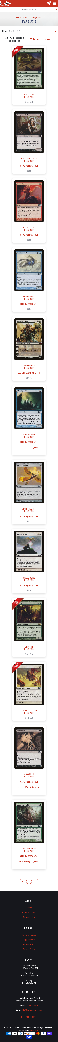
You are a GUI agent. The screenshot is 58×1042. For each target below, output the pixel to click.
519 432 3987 (32, 1005)
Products (26, 17)
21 (42, 881)
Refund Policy (29, 944)
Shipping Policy (29, 940)
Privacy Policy (29, 949)
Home (18, 17)
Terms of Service (29, 935)
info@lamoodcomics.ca (32, 1010)
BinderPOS (34, 1030)
